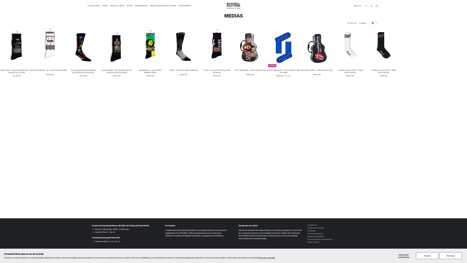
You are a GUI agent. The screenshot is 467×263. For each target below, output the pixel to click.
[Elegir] (63, 64)
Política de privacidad (266, 257)
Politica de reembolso (316, 236)
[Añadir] (29, 64)
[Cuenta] (371, 6)
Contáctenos (312, 225)
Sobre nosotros (313, 242)
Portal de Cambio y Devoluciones (320, 239)
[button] (364, 23)
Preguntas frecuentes (316, 228)
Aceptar (427, 255)
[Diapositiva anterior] (4, 47)
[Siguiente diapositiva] (29, 47)
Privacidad (311, 231)
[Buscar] (366, 6)
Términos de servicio (315, 233)
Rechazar (451, 255)
